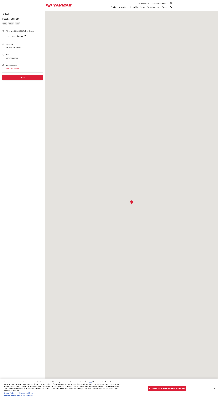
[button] (131, 202)
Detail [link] (23, 77)
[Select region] (171, 3)
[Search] (171, 8)
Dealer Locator (143, 3)
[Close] (214, 388)
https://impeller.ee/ (12, 68)
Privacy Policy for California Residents (18, 393)
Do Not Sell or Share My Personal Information (167, 389)
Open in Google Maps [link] (15, 36)
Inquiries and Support (159, 3)
